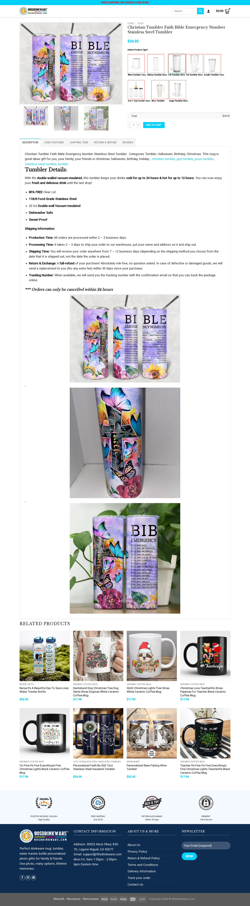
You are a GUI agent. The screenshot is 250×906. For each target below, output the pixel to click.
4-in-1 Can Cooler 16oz (139, 100)
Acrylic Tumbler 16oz (214, 74)
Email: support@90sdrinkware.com (98, 854)
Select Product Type (138, 49)
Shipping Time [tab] (79, 142)
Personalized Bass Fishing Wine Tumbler (146, 767)
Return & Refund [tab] (105, 142)
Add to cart (154, 125)
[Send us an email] (27, 877)
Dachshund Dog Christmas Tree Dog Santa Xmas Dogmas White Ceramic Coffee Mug (96, 692)
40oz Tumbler (157, 100)
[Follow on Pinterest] (33, 877)
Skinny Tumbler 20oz (157, 74)
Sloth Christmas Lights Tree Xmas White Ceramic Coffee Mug (148, 690)
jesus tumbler (204, 159)
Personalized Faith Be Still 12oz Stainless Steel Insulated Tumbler (94, 767)
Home (131, 23)
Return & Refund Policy (144, 858)
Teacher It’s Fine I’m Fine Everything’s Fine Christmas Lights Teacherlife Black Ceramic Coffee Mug (205, 769)
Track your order (139, 878)
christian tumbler (163, 159)
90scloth (58, 899)
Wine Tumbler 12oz (137, 74)
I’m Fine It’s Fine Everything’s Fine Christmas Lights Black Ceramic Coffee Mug (44, 769)
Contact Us (135, 884)
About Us (134, 845)
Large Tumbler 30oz (178, 100)
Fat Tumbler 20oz (176, 74)
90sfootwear (91, 899)
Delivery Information (142, 871)
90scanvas (73, 899)
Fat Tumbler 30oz (194, 74)
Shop (140, 23)
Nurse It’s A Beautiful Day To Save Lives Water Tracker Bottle (44, 690)
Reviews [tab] (128, 142)
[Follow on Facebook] (22, 877)
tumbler (63, 164)
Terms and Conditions (143, 865)
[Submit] (200, 11)
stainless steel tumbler (40, 164)
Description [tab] (30, 142)
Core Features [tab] (54, 142)
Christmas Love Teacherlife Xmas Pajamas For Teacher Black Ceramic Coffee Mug (203, 692)
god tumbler (185, 159)
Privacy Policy (137, 851)
